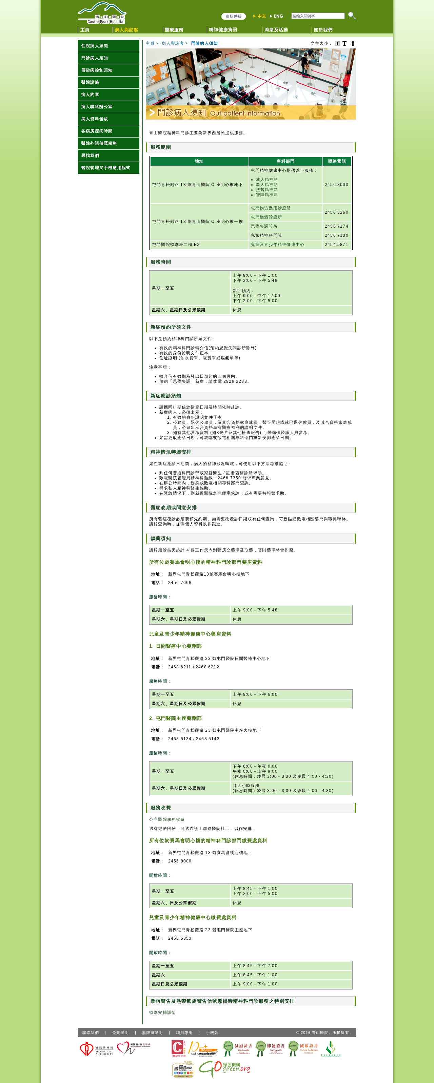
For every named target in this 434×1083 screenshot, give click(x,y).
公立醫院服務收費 (167, 819)
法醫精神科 (267, 189)
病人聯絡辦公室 (97, 106)
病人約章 (90, 94)
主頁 (150, 43)
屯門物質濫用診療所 (271, 208)
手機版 (212, 1032)
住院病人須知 (94, 45)
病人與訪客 (173, 43)
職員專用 (184, 1032)
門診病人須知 (94, 58)
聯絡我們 (90, 1032)
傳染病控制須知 (97, 70)
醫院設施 (90, 82)
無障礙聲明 (152, 1032)
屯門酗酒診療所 (266, 217)
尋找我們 (90, 155)
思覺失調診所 (264, 226)
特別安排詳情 (162, 1012)
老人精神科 (267, 184)
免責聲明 (120, 1032)
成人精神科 (267, 179)
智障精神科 (267, 194)
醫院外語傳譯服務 (99, 143)
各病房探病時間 (97, 131)
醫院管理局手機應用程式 (106, 167)
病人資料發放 (94, 119)
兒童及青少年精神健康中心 (277, 244)
